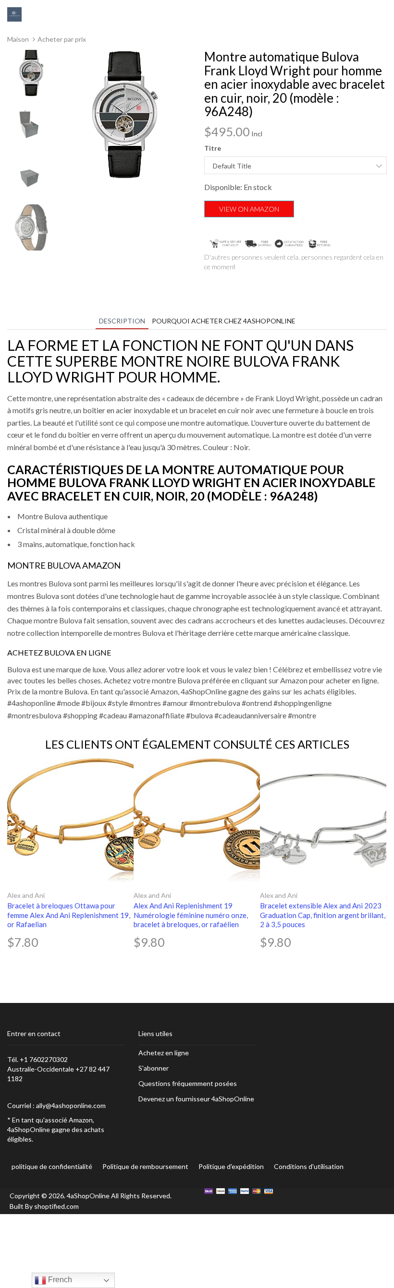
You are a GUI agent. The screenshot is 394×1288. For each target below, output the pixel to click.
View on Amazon (249, 209)
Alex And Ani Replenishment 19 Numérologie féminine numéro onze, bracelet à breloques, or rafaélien (191, 915)
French (59, 1280)
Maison (18, 39)
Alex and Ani (26, 895)
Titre (212, 148)
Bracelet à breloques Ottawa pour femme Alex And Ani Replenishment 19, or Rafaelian (68, 915)
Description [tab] (122, 321)
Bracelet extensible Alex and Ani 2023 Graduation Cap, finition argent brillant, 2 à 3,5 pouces (322, 915)
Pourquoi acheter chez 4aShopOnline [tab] (224, 321)
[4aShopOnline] (14, 14)
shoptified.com (56, 1206)
